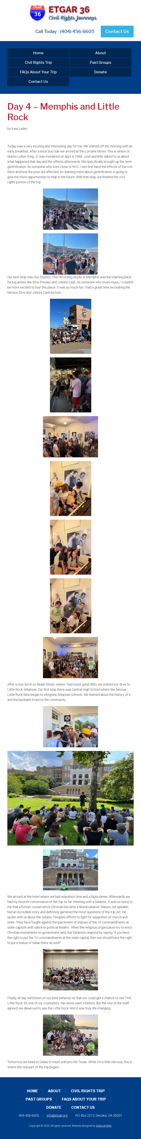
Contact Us (117, 31)
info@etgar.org (57, 1115)
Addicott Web (103, 1125)
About (100, 53)
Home (38, 53)
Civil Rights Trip (38, 62)
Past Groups (100, 62)
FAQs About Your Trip (38, 72)
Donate (100, 72)
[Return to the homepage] (70, 13)
